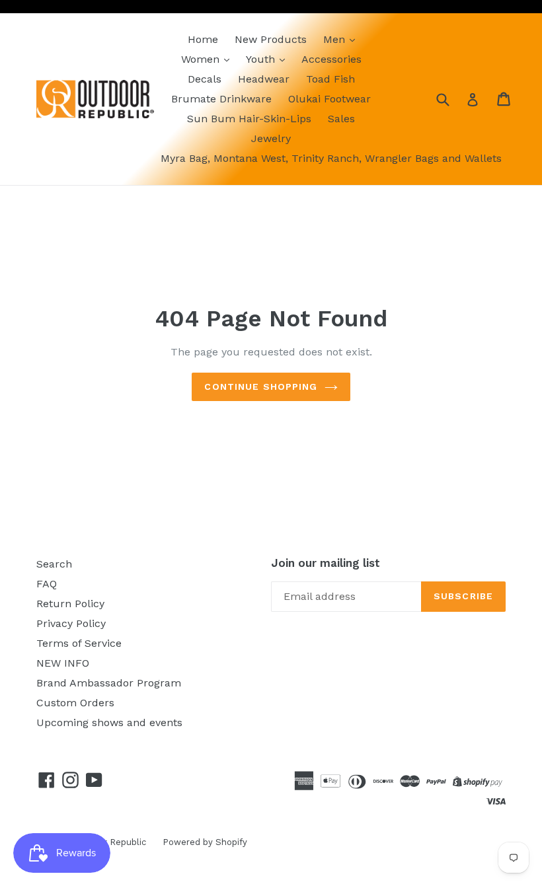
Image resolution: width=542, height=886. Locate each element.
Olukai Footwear (329, 98)
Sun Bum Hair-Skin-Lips (249, 118)
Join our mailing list (325, 563)
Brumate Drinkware (221, 98)
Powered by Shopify (205, 842)
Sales (341, 118)
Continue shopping (260, 386)
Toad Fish (330, 79)
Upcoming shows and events (109, 722)
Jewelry (271, 138)
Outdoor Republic (109, 842)
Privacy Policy (71, 623)
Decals (204, 79)
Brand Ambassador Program (108, 683)
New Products (271, 39)
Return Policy (70, 603)
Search (54, 564)
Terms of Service (79, 643)
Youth (262, 59)
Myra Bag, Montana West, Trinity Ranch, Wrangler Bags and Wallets (331, 158)
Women (202, 59)
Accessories (331, 59)
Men (335, 39)
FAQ (46, 583)
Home (203, 39)
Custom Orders (75, 702)
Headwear (264, 79)
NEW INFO (62, 663)
